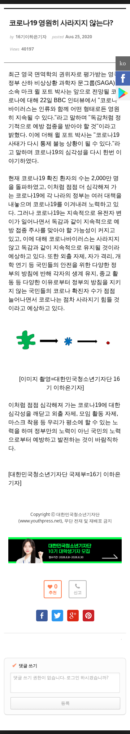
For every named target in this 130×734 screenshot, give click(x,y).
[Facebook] (123, 78)
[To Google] (72, 612)
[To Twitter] (57, 612)
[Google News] (123, 93)
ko (123, 63)
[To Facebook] (41, 612)
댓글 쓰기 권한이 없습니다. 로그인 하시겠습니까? (60, 677)
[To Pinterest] (88, 612)
